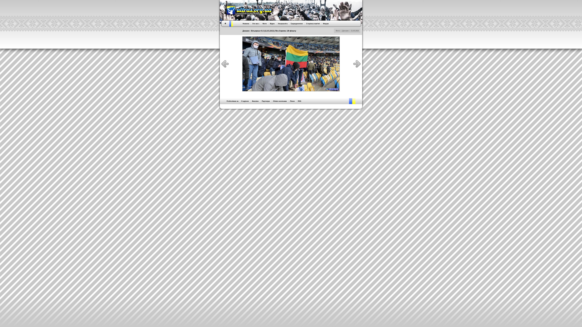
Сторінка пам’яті (313, 24)
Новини (246, 24)
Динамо (345, 31)
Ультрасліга (283, 24)
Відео (272, 24)
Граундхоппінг (297, 24)
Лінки (292, 101)
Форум (326, 24)
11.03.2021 (355, 31)
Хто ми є (255, 24)
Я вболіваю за (232, 101)
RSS (299, 101)
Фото (338, 31)
